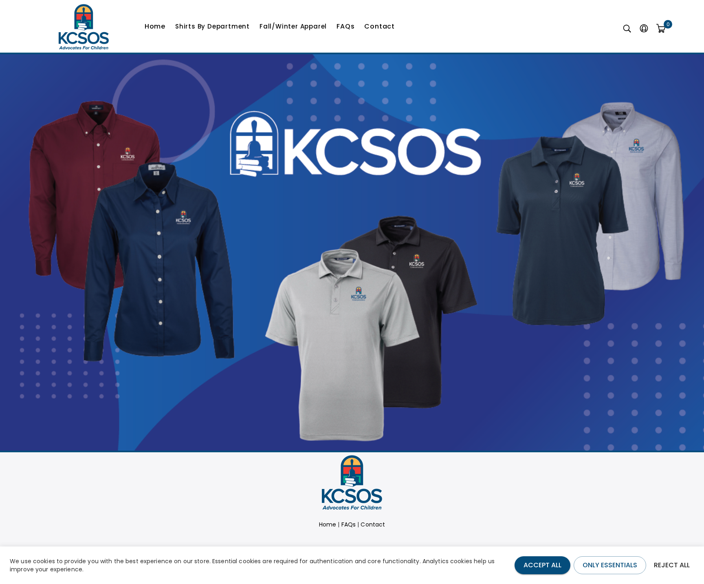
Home (155, 26)
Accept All (542, 565)
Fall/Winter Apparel (293, 26)
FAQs (345, 26)
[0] (661, 29)
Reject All (672, 565)
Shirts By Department (212, 26)
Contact (379, 26)
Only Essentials (610, 565)
